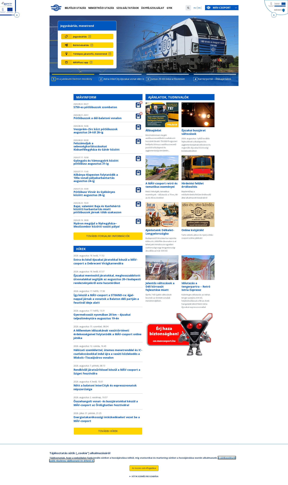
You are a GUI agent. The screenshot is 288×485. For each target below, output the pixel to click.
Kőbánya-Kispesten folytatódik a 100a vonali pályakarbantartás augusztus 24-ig (96, 178)
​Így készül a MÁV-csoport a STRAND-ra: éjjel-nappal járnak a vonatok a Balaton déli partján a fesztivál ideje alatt (106, 298)
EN (199, 7)
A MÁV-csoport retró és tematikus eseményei (161, 185)
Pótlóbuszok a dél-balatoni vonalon (98, 118)
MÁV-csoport (222, 7)
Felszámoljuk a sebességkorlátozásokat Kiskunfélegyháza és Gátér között (97, 146)
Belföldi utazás (75, 8)
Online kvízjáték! (193, 230)
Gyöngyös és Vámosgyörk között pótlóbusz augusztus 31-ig (96, 162)
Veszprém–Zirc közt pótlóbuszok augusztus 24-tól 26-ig (96, 130)
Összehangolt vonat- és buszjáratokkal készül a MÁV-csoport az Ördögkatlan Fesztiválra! (106, 403)
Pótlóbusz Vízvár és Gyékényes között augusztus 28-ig (94, 193)
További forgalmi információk (108, 236)
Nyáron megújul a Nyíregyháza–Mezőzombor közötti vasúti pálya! (97, 225)
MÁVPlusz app (80, 62)
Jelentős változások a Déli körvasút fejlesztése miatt (160, 286)
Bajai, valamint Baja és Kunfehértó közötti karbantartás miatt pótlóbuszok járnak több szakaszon (97, 209)
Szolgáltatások (127, 8)
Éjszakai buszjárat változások (194, 132)
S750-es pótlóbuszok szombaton (95, 107)
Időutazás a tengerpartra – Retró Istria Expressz (196, 286)
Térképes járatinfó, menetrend (90, 53)
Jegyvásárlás (80, 36)
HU (195, 7)
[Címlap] (56, 7)
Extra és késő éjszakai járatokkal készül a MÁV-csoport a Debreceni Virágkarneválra (106, 261)
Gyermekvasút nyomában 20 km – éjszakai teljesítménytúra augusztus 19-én (102, 316)
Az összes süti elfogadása (144, 468)
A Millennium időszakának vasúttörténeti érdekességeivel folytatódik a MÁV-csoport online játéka (107, 334)
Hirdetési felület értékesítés (193, 185)
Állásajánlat (153, 130)
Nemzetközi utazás (101, 8)
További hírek (108, 431)
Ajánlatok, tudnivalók (168, 97)
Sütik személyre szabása (145, 476)
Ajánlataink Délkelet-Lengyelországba (160, 231)
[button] (188, 7)
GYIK (169, 8)
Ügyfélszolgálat (152, 8)
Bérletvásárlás (81, 45)
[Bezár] (17, 15)
